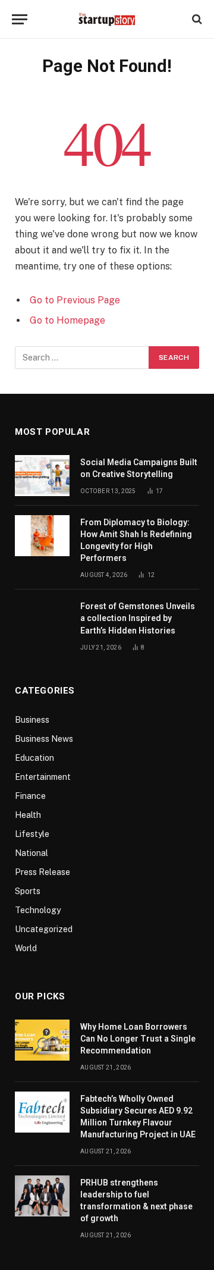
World (26, 948)
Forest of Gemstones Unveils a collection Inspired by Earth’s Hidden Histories (137, 618)
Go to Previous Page (75, 300)
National (31, 853)
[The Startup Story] (107, 19)
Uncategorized (44, 929)
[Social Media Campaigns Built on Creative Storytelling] (42, 475)
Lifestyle (32, 834)
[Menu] (19, 19)
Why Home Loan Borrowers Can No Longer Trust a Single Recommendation (138, 1038)
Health (28, 815)
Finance (30, 796)
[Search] (196, 19)
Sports (27, 891)
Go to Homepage (67, 320)
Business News (44, 739)
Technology (38, 910)
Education (34, 758)
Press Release (42, 872)
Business (32, 720)
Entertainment (43, 777)
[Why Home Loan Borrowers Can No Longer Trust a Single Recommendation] (42, 1040)
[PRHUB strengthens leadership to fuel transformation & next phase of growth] (42, 1195)
